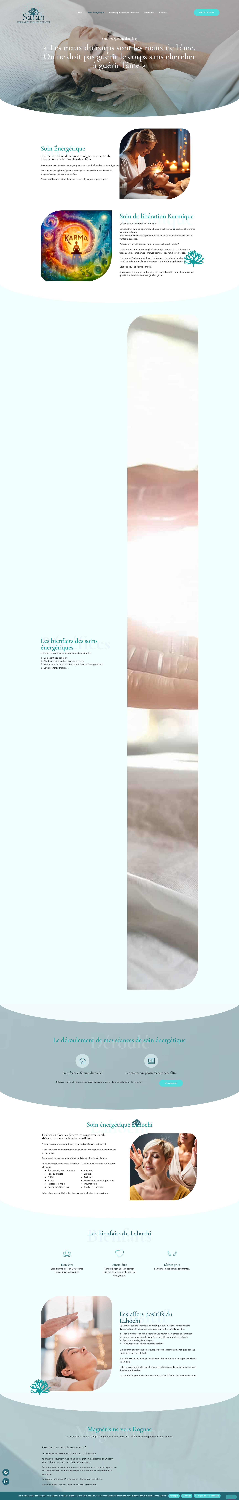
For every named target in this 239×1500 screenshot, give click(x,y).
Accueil (80, 12)
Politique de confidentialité (207, 1496)
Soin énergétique (96, 12)
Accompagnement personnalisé (123, 12)
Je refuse (186, 1496)
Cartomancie (149, 12)
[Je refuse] (231, 1496)
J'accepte (174, 1496)
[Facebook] (5, 1472)
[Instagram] (5, 1481)
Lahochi (102, 1144)
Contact (163, 12)
